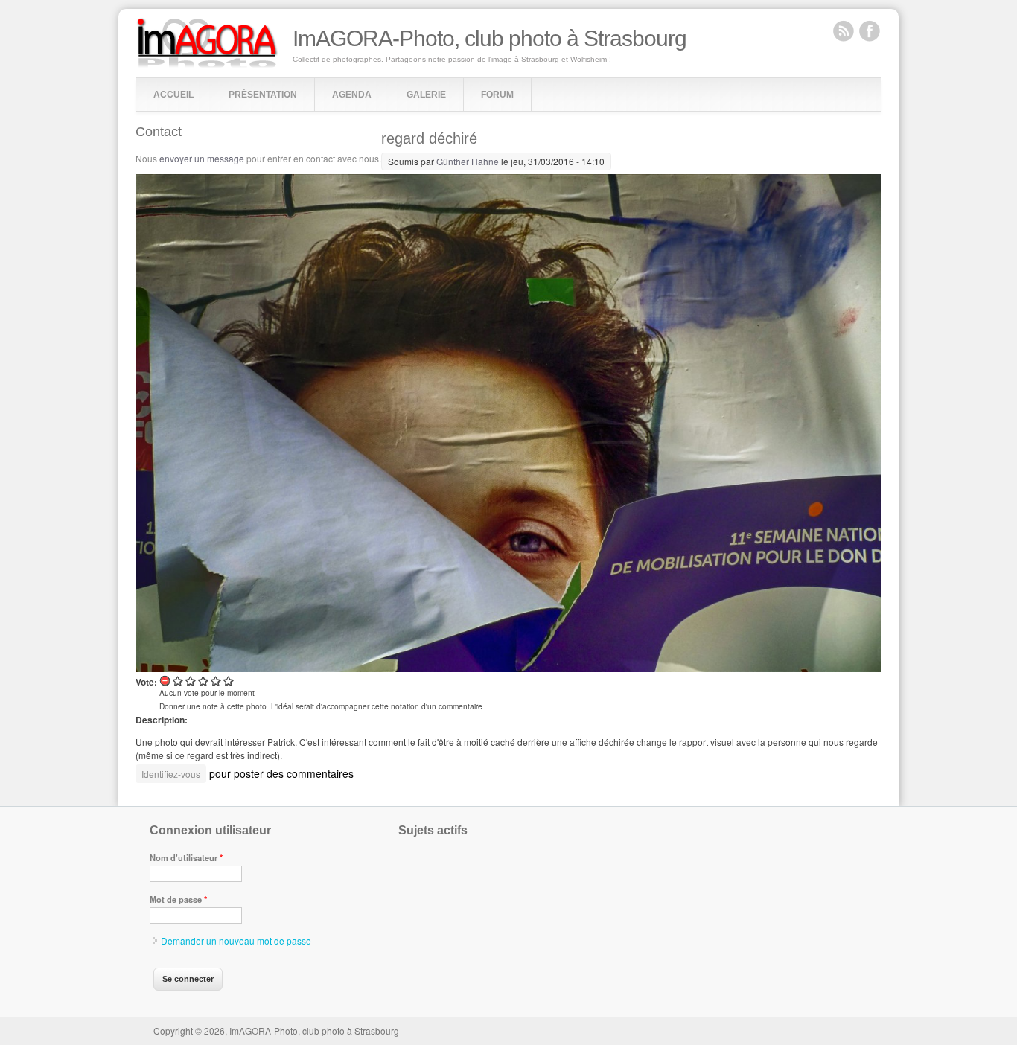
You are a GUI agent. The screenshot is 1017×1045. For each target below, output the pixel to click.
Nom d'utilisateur (186, 857)
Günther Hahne (467, 161)
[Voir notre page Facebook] (869, 30)
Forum (497, 94)
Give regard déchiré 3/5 (203, 680)
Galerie (426, 94)
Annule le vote (165, 680)
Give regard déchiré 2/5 (191, 680)
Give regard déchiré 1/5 (178, 680)
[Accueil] (207, 64)
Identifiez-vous (170, 773)
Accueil (173, 94)
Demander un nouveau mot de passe (236, 940)
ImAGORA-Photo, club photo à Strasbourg (489, 39)
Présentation (263, 94)
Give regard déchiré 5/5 (229, 680)
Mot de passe (178, 899)
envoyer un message (201, 158)
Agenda (352, 94)
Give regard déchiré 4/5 (216, 680)
